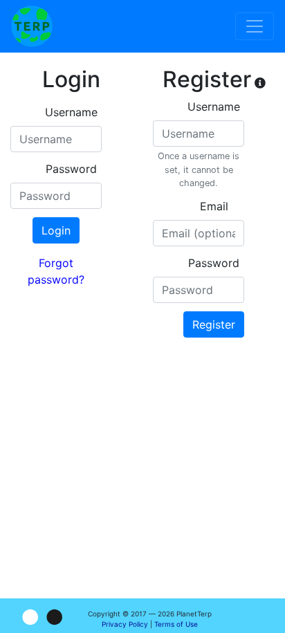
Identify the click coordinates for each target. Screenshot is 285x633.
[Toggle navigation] (254, 26)
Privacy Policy (125, 624)
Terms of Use (176, 624)
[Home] (32, 26)
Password (71, 169)
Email (214, 206)
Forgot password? (56, 271)
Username (71, 112)
